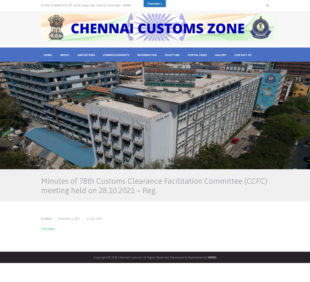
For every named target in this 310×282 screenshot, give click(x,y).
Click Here (48, 229)
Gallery (220, 55)
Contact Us (243, 55)
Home (48, 55)
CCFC (93, 218)
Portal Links (197, 55)
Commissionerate (116, 55)
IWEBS (212, 257)
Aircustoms (86, 55)
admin (48, 218)
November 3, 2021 (69, 218)
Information (147, 55)
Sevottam (172, 55)
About (64, 55)
